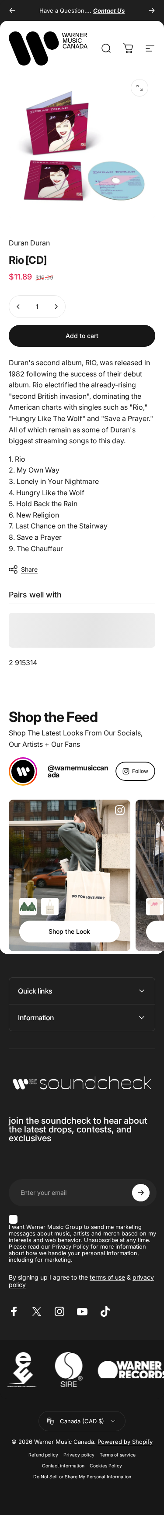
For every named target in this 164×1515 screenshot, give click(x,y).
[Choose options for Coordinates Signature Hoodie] (28, 906)
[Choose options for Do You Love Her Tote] (50, 906)
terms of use (107, 1277)
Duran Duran (29, 242)
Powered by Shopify (125, 1441)
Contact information (63, 1466)
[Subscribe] (141, 1192)
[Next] (151, 10)
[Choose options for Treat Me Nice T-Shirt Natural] (155, 906)
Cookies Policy (106, 1466)
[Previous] (12, 10)
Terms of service (118, 1455)
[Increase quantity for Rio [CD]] (56, 306)
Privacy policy (78, 1455)
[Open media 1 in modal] (139, 88)
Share (29, 569)
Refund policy (43, 1455)
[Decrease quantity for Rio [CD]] (18, 306)
